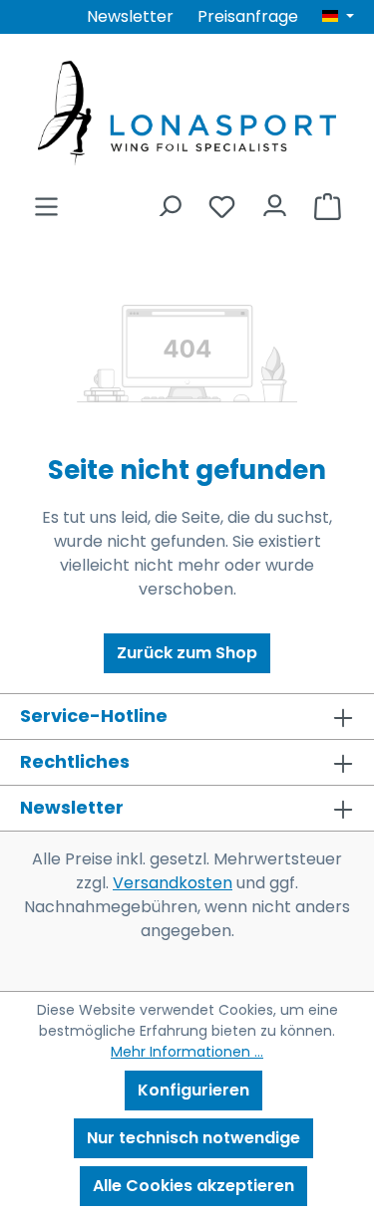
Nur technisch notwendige (193, 1137)
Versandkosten (172, 882)
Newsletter (130, 16)
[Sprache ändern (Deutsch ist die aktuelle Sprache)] (338, 17)
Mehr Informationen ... (187, 1052)
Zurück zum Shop (187, 652)
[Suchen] (169, 200)
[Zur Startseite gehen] (187, 113)
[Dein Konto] (274, 200)
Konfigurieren (193, 1090)
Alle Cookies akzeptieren (193, 1185)
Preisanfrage (247, 16)
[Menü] (46, 200)
